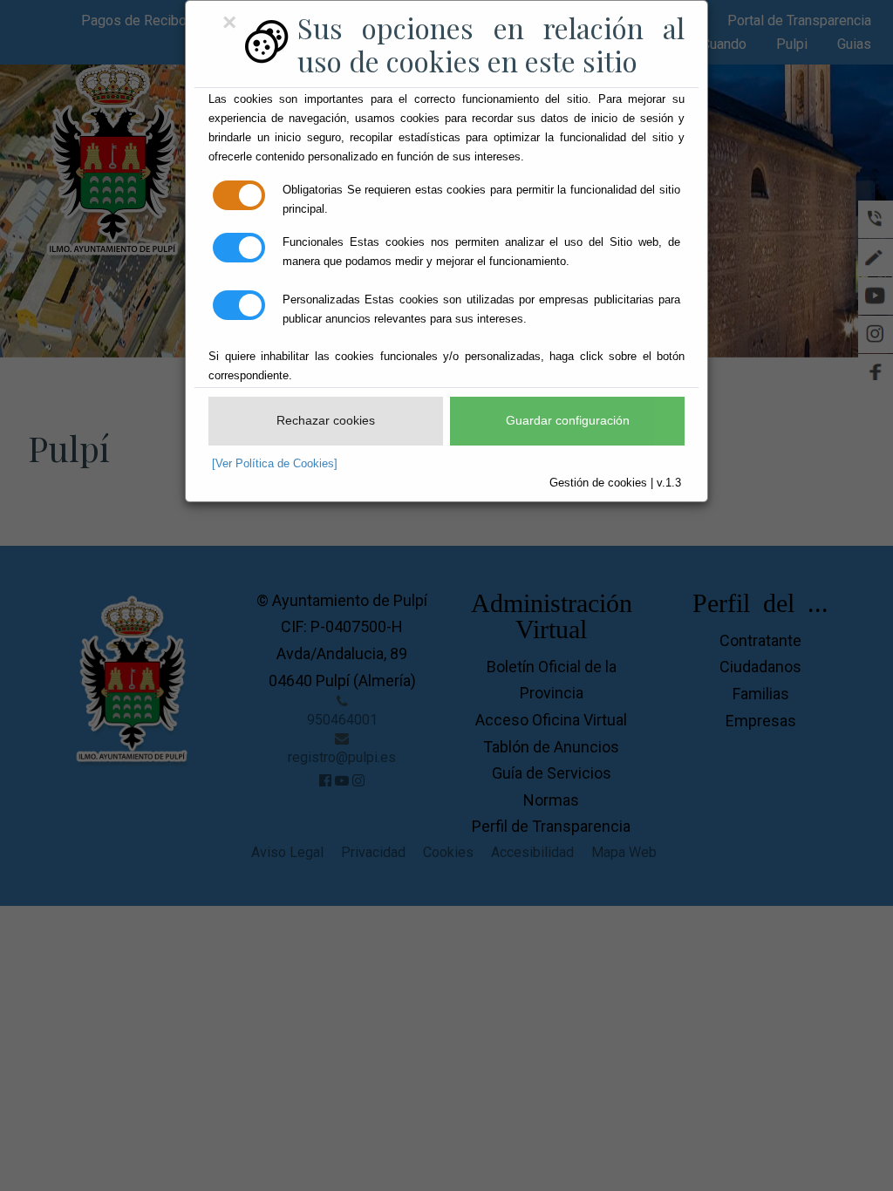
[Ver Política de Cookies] (274, 463)
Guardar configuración (568, 420)
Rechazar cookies (325, 420)
